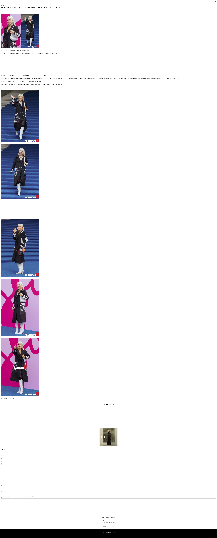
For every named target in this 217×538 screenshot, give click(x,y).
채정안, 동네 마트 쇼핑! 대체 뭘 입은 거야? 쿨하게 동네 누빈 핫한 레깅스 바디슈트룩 (17, 455)
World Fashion (106, 520)
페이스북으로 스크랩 (104, 404)
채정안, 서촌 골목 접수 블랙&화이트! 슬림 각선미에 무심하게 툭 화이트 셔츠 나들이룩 (17, 461)
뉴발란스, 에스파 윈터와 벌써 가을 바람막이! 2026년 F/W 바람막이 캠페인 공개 (16, 464)
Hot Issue (107, 517)
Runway (103, 522)
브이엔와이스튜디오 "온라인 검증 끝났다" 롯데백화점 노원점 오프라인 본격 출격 (16, 485)
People (111, 520)
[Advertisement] (34, 65)
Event (114, 522)
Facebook (4, 2)
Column (110, 522)
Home (103, 517)
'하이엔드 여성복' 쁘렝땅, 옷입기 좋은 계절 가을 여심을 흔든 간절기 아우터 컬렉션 (16, 491)
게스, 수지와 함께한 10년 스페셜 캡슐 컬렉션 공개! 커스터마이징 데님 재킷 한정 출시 (17, 497)
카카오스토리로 (113, 404)
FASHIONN (212, 1)
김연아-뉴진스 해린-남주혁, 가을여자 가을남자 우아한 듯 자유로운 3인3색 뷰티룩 (16, 494)
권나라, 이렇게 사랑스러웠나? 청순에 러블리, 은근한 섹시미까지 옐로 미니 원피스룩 (16, 488)
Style (102, 520)
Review (107, 522)
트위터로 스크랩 (107, 404)
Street (115, 520)
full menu (1, 2)
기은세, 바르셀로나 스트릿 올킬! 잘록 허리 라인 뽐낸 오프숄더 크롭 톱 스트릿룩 (16, 458)
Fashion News (112, 517)
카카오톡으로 (110, 404)
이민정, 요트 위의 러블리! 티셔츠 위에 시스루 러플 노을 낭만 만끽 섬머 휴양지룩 (16, 452)
